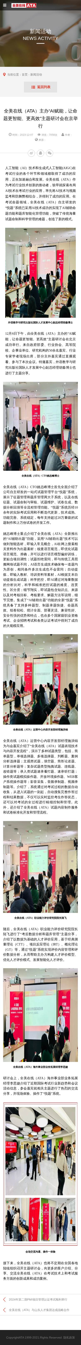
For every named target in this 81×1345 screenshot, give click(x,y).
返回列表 (43, 87)
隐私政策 (69, 1337)
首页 (25, 74)
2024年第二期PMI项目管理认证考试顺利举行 (38, 1299)
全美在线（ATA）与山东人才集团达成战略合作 (39, 1310)
